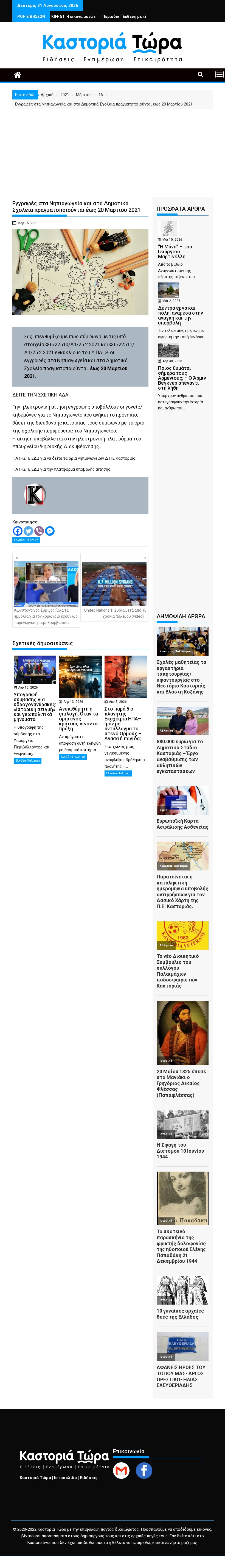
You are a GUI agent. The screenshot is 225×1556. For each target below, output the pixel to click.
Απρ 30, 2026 (172, 361)
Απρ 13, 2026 (73, 702)
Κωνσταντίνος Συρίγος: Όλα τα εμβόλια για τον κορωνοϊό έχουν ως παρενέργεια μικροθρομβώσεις (46, 616)
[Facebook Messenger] (50, 531)
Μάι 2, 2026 (171, 301)
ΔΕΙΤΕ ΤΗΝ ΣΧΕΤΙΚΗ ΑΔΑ (40, 395)
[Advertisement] (112, 150)
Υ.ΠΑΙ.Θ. (100, 352)
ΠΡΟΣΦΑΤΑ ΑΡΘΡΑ (181, 209)
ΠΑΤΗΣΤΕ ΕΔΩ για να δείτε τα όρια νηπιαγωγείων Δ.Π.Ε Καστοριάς (73, 458)
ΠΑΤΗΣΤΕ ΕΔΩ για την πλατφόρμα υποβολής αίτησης (61, 469)
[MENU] (219, 74)
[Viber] (39, 531)
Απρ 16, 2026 (28, 687)
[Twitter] (28, 531)
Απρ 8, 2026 (118, 702)
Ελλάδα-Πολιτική (26, 540)
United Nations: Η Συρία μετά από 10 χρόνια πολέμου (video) (115, 613)
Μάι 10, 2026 (172, 240)
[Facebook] (17, 531)
